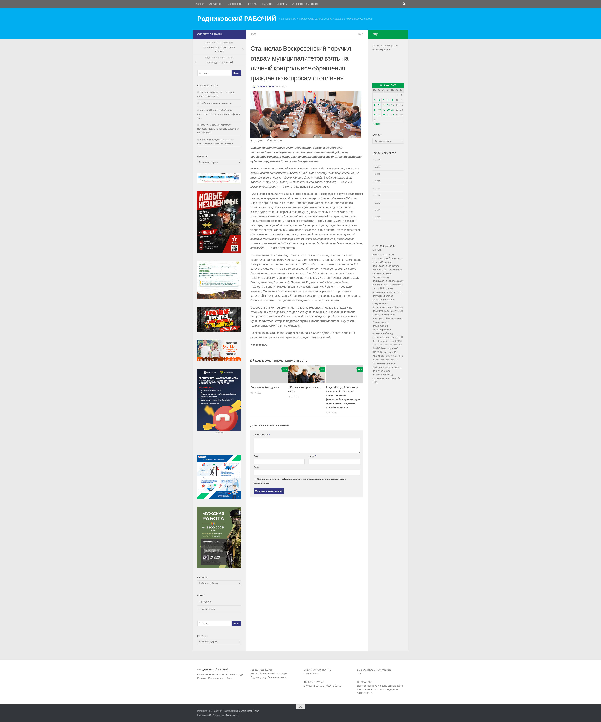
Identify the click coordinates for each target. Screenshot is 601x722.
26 (384, 114)
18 (379, 109)
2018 (377, 159)
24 (375, 114)
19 (384, 109)
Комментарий (262, 434)
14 (392, 104)
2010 (377, 217)
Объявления (235, 3)
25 (379, 114)
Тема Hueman (232, 715)
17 (375, 109)
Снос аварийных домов (264, 387)
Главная (199, 3)
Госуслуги (205, 601)
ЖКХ (253, 34)
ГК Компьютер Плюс (248, 710)
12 (384, 104)
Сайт (256, 467)
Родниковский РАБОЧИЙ (236, 19)
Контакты (282, 3)
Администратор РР (263, 86)
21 (392, 109)
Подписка (266, 3)
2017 (377, 166)
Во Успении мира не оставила (215, 103)
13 (388, 104)
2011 (377, 210)
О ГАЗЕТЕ (215, 3)
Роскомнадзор (207, 609)
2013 (377, 195)
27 (388, 114)
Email (312, 456)
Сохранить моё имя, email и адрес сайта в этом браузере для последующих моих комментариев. (300, 481)
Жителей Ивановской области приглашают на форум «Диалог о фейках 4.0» (218, 114)
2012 (377, 202)
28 (392, 114)
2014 (377, 188)
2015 (377, 181)
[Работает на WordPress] (210, 715)
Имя (256, 456)
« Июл (376, 123)
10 (375, 104)
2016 (377, 174)
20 (388, 109)
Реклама (252, 3)
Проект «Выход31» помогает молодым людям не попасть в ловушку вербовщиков (218, 128)
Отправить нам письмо (305, 3)
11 (379, 104)
